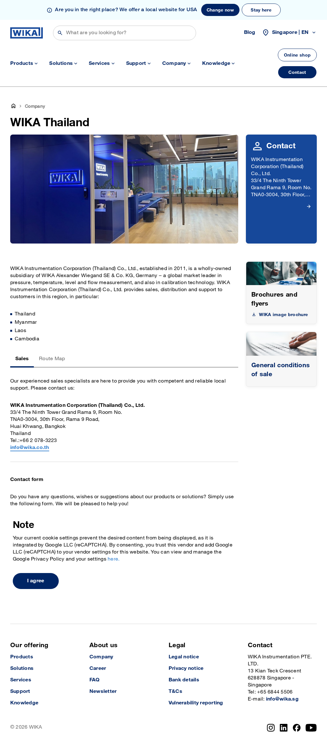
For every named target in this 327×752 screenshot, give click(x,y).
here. (113, 559)
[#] (281, 343)
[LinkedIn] (284, 728)
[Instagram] (271, 728)
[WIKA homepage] (26, 33)
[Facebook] (297, 728)
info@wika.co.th (29, 448)
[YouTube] (311, 728)
